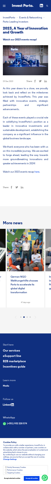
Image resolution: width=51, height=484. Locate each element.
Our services (11, 350)
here (37, 172)
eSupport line (12, 356)
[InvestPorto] (22, 6)
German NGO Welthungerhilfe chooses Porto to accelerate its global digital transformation (24, 285)
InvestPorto (9, 17)
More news (12, 223)
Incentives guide (14, 366)
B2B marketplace (14, 361)
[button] (15, 317)
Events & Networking (30, 17)
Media (6, 386)
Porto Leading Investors (15, 22)
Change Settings (10, 459)
